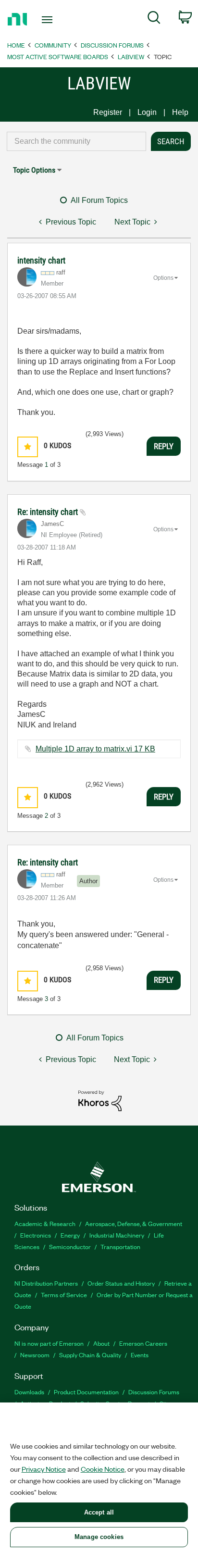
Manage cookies (99, 1536)
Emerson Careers (143, 1343)
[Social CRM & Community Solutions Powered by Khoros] (100, 1100)
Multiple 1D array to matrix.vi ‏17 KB (95, 749)
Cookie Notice (102, 1469)
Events (139, 1354)
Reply (163, 446)
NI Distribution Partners (46, 1283)
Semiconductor (70, 1246)
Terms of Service (64, 1294)
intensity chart (41, 260)
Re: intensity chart (48, 512)
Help (180, 112)
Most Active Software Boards (57, 56)
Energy (70, 1234)
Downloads (29, 1391)
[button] (27, 447)
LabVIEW (131, 56)
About (101, 1343)
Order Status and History (121, 1283)
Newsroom (35, 1354)
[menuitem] (154, 19)
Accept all (99, 1512)
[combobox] (76, 141)
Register (107, 112)
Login (147, 112)
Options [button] (163, 278)
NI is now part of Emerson (49, 1343)
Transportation (120, 1246)
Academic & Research (44, 1223)
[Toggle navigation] (49, 19)
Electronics (35, 1234)
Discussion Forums (112, 45)
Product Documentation (86, 1391)
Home (16, 45)
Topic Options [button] (34, 170)
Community (53, 45)
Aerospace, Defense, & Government (133, 1223)
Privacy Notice (44, 1469)
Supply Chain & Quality (90, 1354)
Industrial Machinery (116, 1234)
